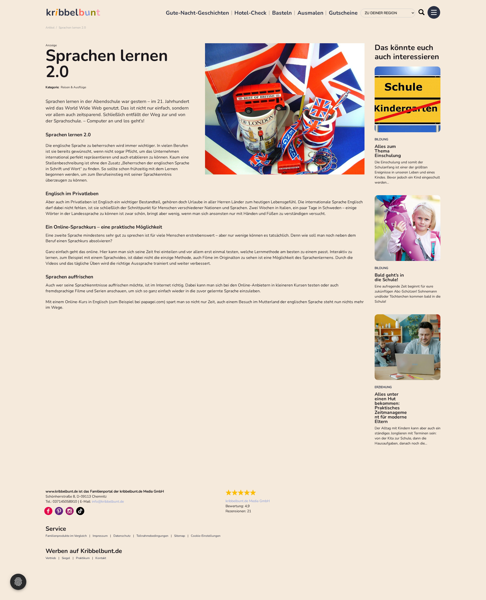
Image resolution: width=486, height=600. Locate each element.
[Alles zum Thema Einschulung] (407, 99)
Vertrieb (51, 558)
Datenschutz (122, 536)
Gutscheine (343, 13)
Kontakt (100, 558)
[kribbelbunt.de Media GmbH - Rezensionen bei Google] (248, 492)
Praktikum (83, 558)
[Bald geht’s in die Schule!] (407, 228)
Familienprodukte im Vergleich (66, 536)
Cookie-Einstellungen (205, 536)
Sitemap (179, 536)
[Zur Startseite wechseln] (78, 13)
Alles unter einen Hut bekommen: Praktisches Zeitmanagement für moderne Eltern (391, 408)
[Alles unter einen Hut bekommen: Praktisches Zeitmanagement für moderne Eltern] (407, 347)
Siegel (66, 558)
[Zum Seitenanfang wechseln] (471, 585)
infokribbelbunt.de (108, 501)
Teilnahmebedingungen (152, 536)
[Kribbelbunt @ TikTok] (80, 511)
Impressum (100, 536)
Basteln (282, 13)
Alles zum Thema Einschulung (388, 151)
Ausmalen (310, 13)
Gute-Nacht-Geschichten (197, 13)
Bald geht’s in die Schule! (389, 277)
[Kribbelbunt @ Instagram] (70, 511)
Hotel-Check (250, 13)
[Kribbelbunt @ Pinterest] (59, 511)
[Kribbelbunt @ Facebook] (48, 511)
